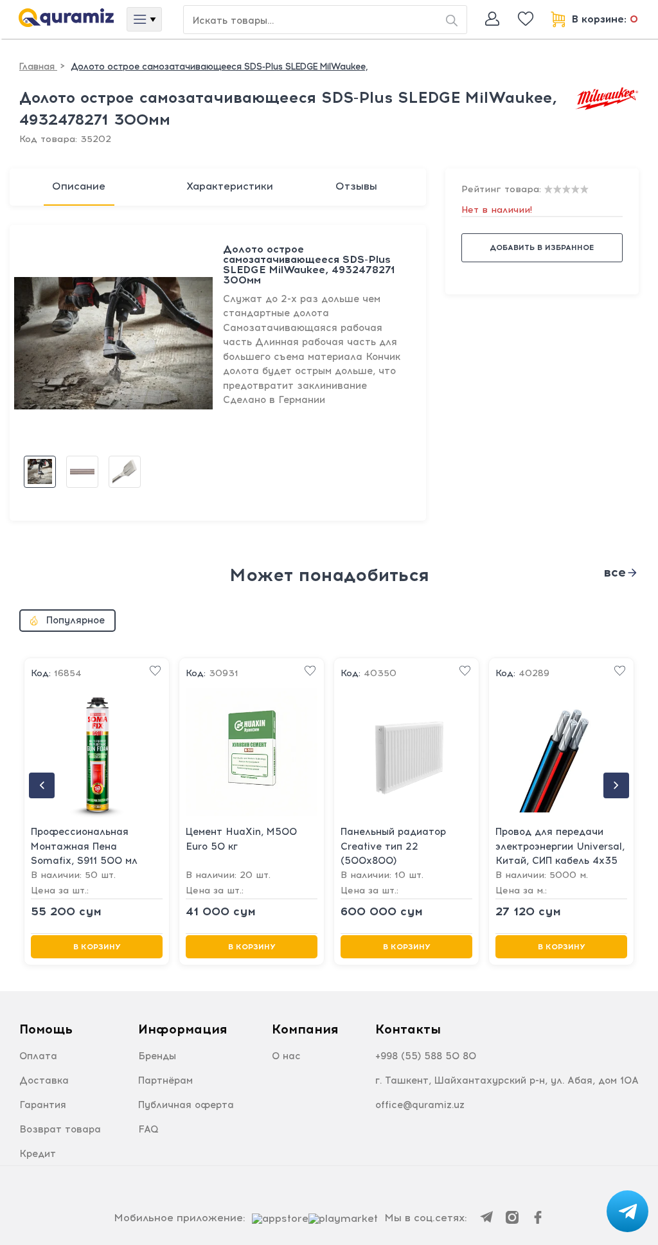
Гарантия (42, 1105)
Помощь (46, 1029)
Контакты (408, 1029)
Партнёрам (165, 1080)
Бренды (157, 1056)
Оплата (38, 1056)
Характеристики (229, 186)
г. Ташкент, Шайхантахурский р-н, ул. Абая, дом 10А (507, 1080)
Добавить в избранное (542, 247)
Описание (78, 186)
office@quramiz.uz (420, 1105)
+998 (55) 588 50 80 (425, 1056)
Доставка (44, 1080)
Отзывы (356, 186)
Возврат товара (60, 1129)
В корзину (97, 946)
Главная (38, 66)
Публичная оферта (186, 1105)
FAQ (148, 1129)
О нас (286, 1056)
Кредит (37, 1154)
